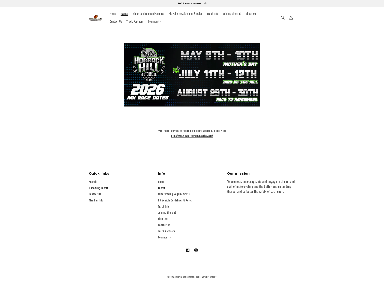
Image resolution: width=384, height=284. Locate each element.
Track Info (164, 206)
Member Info (96, 200)
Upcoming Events (98, 188)
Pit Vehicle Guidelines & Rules (175, 200)
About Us (163, 218)
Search (93, 181)
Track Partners (166, 231)
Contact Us (95, 194)
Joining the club (167, 212)
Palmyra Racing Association (187, 277)
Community (164, 237)
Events (162, 188)
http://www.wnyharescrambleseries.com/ (192, 135)
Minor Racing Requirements (174, 194)
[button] (283, 18)
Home (161, 181)
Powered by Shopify (208, 277)
